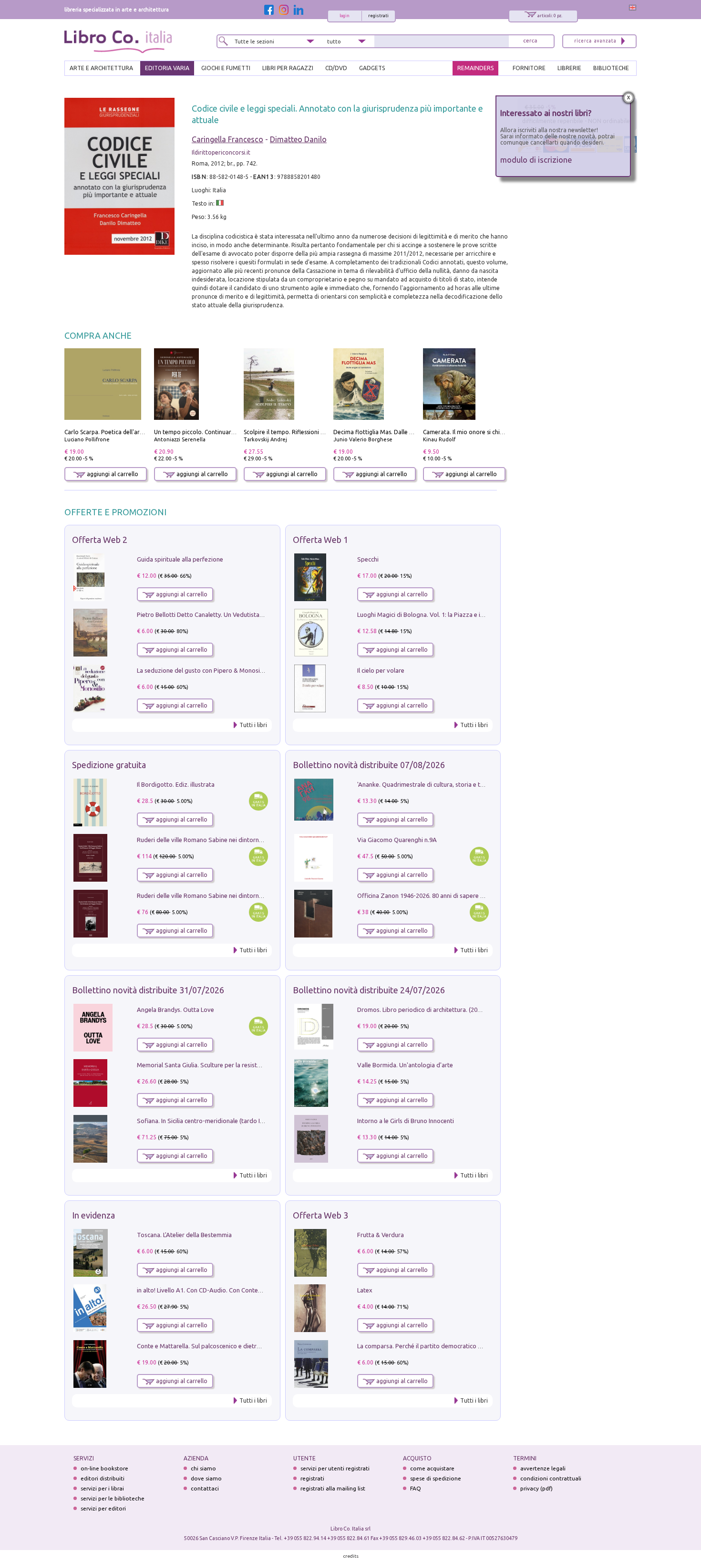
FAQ (415, 1488)
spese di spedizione (435, 1478)
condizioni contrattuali (550, 1478)
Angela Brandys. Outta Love (175, 1009)
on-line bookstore (104, 1468)
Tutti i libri (253, 725)
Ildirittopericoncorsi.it (221, 152)
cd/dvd (336, 68)
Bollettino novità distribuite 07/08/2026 (369, 765)
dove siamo (206, 1478)
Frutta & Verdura (380, 1234)
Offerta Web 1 (320, 539)
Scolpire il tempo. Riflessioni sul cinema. (297, 432)
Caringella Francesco (227, 139)
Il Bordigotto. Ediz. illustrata (176, 784)
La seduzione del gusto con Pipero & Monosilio (202, 670)
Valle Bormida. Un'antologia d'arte (405, 1065)
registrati (378, 15)
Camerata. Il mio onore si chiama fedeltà (478, 432)
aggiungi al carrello (111, 474)
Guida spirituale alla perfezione (180, 559)
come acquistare (432, 1468)
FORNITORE (529, 68)
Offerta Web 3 (320, 1215)
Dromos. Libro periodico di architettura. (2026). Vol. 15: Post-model (450, 1009)
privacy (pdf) (536, 1488)
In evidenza (93, 1215)
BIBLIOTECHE (611, 68)
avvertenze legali (543, 1468)
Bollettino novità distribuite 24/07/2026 (369, 990)
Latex (364, 1290)
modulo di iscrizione (536, 159)
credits (351, 1556)
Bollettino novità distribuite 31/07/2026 (148, 990)
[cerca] (530, 41)
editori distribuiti (102, 1478)
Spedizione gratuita (109, 765)
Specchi (368, 559)
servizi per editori (103, 1508)
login (345, 15)
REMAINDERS (475, 68)
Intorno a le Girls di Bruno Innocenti (405, 1120)
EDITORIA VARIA (167, 68)
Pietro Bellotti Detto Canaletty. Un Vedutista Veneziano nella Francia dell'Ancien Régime (258, 614)
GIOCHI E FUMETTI (225, 68)
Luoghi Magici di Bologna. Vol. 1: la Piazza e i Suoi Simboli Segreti (447, 614)
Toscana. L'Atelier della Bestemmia (184, 1234)
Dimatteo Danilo (298, 139)
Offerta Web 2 (99, 539)
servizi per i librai (102, 1488)
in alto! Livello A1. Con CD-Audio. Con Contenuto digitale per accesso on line (242, 1290)
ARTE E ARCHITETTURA (101, 68)
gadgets (372, 68)
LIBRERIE (569, 68)
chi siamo (203, 1468)
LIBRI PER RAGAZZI (287, 68)
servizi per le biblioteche (112, 1498)
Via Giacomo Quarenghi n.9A (397, 839)
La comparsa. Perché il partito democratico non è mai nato (438, 1346)
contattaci (205, 1488)
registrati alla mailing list (332, 1488)
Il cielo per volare (380, 670)
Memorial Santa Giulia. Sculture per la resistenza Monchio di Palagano (233, 1065)
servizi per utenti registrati (335, 1468)
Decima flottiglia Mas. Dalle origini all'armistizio (398, 432)
